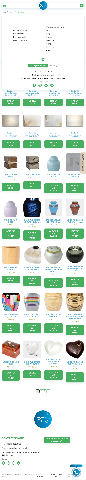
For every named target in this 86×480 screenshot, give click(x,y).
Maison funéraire (20, 40)
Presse (49, 37)
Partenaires (51, 47)
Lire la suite (10, 102)
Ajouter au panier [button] (53, 188)
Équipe (49, 44)
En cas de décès (20, 30)
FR (43, 59)
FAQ (48, 30)
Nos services (18, 34)
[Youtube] (46, 85)
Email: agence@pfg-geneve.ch (43, 75)
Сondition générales (39, 475)
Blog (48, 34)
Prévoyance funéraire (55, 27)
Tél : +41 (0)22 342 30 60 (43, 72)
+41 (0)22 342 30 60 (38, 66)
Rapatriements (19, 37)
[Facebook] (34, 85)
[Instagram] (40, 85)
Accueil (16, 27)
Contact (49, 51)
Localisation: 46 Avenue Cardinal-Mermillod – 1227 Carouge (43, 78)
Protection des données (56, 475)
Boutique (50, 40)
